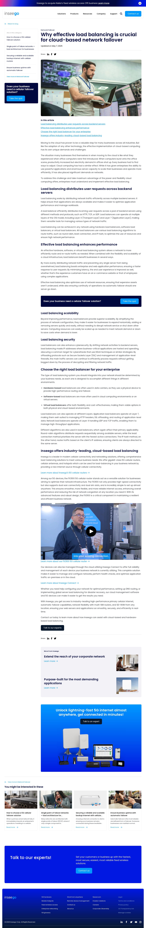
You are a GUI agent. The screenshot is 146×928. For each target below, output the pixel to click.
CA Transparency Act (126, 909)
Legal (120, 897)
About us (70, 909)
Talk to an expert (91, 721)
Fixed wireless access (50, 905)
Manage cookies (124, 913)
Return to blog (13, 24)
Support (113, 14)
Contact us (133, 13)
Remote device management (78, 901)
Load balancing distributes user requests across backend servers (73, 124)
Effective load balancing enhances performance (65, 128)
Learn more (103, 3)
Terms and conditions (126, 901)
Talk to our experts (52, 627)
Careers (96, 905)
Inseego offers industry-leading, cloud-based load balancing (71, 135)
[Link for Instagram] (140, 922)
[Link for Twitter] (131, 922)
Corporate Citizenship (101, 909)
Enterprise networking (50, 909)
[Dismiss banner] (139, 3)
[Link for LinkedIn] (121, 922)
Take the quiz (15, 98)
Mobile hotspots (47, 901)
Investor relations (99, 901)
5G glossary (46, 913)
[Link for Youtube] (136, 922)
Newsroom (97, 897)
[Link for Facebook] (126, 922)
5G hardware (46, 897)
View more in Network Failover (18, 76)
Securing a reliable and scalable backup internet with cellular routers (20, 58)
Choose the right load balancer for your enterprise (66, 131)
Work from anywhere (75, 897)
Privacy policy (123, 905)
